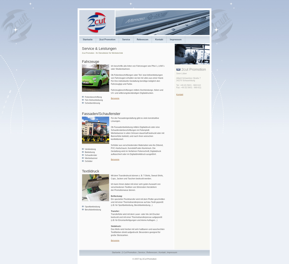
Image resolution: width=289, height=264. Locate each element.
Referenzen (142, 39)
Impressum (176, 39)
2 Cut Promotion (129, 252)
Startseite (87, 39)
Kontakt (159, 39)
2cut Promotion (107, 39)
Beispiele (115, 98)
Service (126, 39)
